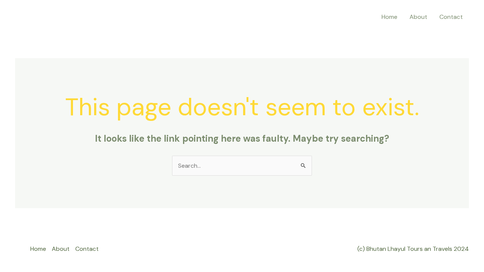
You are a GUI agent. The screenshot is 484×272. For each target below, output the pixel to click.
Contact (451, 17)
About (418, 17)
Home (389, 17)
